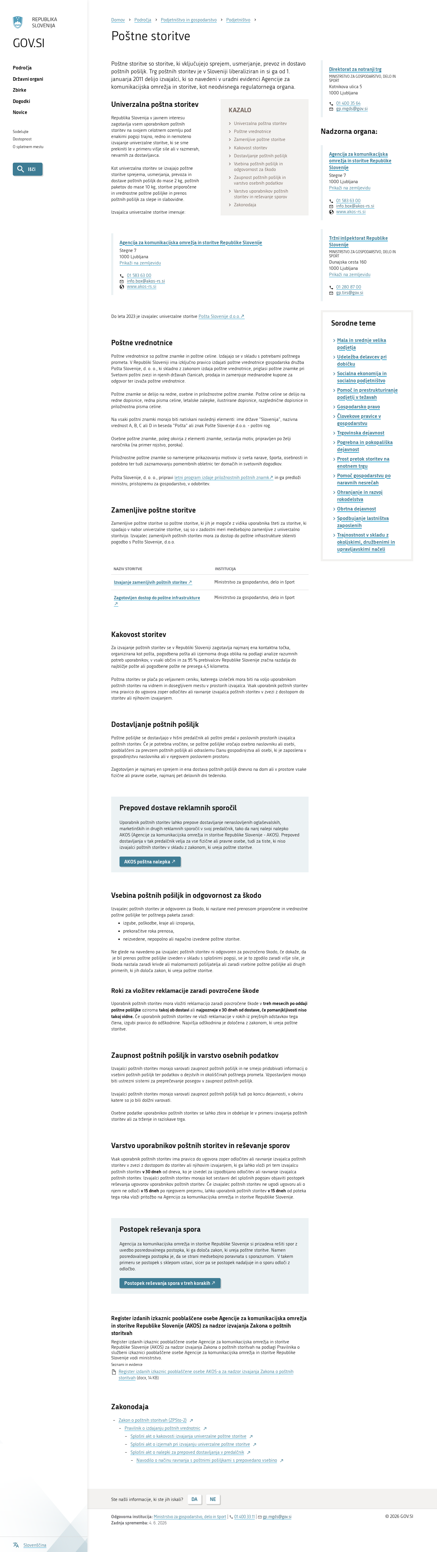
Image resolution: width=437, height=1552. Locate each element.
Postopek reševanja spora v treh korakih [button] (167, 1283)
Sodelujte (21, 131)
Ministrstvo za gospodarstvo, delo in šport (190, 1516)
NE (213, 1499)
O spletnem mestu (28, 147)
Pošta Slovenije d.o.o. (219, 316)
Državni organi (28, 78)
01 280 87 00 (348, 287)
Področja (22, 67)
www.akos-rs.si (141, 286)
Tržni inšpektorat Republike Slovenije (358, 241)
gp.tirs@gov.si (349, 292)
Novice (20, 112)
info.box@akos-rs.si (146, 281)
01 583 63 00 (139, 275)
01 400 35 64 (348, 103)
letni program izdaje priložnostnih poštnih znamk (222, 477)
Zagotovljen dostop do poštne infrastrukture (157, 597)
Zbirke (19, 89)
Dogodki (21, 101)
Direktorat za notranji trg (355, 69)
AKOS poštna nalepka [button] (147, 861)
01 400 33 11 (244, 1516)
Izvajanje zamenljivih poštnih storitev (151, 582)
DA (194, 1499)
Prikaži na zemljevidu (140, 263)
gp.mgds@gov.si (352, 108)
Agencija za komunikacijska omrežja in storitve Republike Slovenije (191, 242)
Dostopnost (22, 139)
